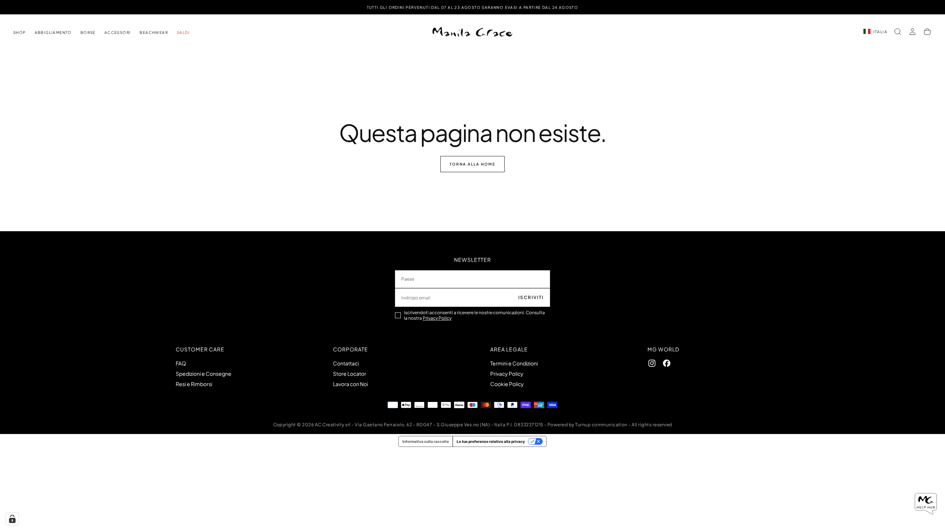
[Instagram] (651, 363)
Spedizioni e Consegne (203, 373)
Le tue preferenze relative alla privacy (491, 441)
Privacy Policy (437, 318)
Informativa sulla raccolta (425, 441)
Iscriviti (531, 297)
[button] (897, 32)
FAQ (181, 363)
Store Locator (349, 373)
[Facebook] (666, 363)
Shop (19, 32)
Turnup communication (601, 424)
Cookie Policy (507, 384)
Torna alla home (472, 164)
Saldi (183, 32)
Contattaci (346, 363)
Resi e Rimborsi (194, 384)
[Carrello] (927, 32)
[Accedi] (912, 32)
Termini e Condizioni (514, 363)
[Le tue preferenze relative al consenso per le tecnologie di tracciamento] (12, 519)
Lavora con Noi (350, 384)
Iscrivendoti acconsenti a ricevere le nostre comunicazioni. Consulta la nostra (474, 315)
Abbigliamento (53, 32)
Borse (88, 32)
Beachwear (154, 32)
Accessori (117, 32)
